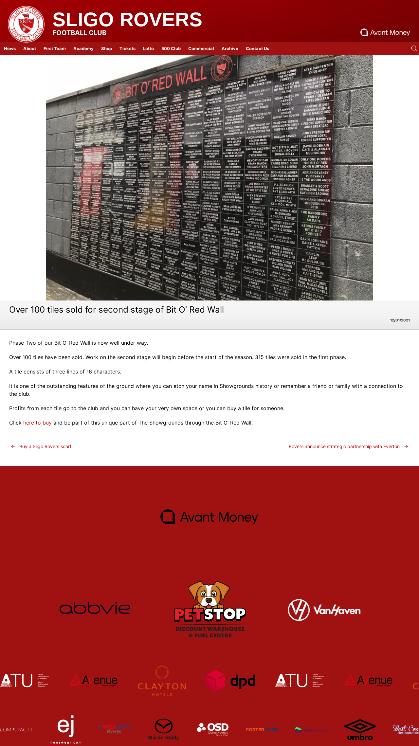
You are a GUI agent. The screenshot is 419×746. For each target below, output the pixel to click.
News (10, 48)
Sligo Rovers (127, 19)
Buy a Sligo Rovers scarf (41, 446)
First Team (55, 48)
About (29, 48)
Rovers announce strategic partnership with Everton (348, 446)
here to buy (37, 422)
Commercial (201, 48)
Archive (230, 48)
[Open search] (414, 48)
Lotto (148, 48)
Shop (106, 48)
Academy (83, 48)
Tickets (127, 48)
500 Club (171, 48)
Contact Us (257, 48)
